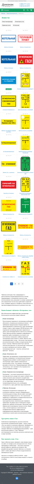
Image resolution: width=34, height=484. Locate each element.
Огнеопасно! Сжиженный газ (8, 109)
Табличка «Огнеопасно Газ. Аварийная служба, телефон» (25, 256)
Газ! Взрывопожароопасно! (8, 151)
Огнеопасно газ (19, 21)
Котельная (16, 25)
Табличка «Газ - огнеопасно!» (8, 172)
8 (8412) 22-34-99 (25, 6)
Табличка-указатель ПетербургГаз (25, 214)
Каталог (6, 10)
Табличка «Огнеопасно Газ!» (25, 68)
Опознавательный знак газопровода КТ (25, 88)
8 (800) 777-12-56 (25, 4)
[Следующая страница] (22, 283)
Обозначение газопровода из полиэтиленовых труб (25, 194)
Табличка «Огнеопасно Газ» (8, 214)
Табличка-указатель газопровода (25, 130)
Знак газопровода (7, 21)
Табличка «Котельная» (8, 47)
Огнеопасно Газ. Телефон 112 (9, 276)
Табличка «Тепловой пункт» (25, 47)
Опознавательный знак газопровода (25, 276)
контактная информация (17, 470)
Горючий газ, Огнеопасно (8, 193)
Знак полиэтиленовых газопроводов (25, 109)
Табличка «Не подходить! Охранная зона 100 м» (8, 131)
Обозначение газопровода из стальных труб (25, 173)
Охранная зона (6, 25)
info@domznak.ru (19, 468)
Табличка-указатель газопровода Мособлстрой (25, 152)
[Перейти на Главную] (7, 5)
